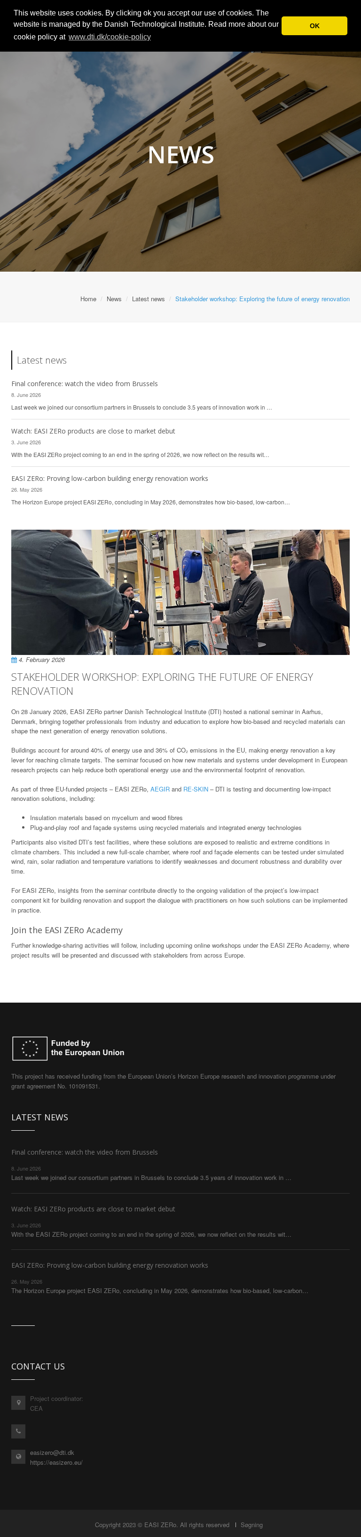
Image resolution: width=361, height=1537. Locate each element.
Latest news (148, 298)
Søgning (252, 1524)
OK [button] (315, 26)
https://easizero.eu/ (56, 1462)
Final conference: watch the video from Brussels (84, 383)
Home (88, 298)
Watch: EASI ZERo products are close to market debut (93, 430)
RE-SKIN (195, 788)
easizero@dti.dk (52, 1452)
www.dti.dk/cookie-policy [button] (110, 37)
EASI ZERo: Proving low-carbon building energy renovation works (109, 478)
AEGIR (160, 788)
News (114, 298)
